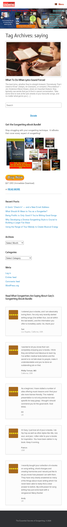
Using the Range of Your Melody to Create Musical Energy (31, 226)
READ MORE (14, 189)
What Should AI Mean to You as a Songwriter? (26, 211)
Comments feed (12, 281)
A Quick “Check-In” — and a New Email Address (27, 207)
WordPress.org (12, 285)
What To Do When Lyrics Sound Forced (25, 80)
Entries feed (10, 277)
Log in (8, 273)
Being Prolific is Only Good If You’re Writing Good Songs (31, 215)
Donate (33, 115)
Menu (61, 4)
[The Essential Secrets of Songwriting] (9, 4)
